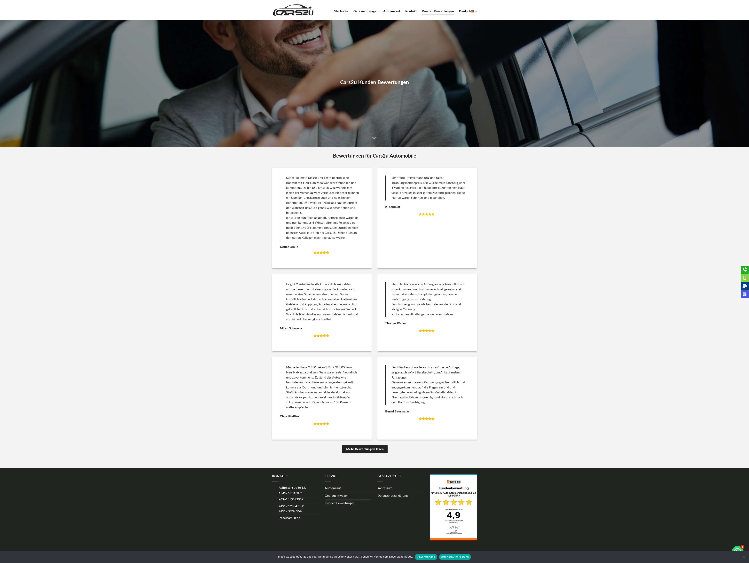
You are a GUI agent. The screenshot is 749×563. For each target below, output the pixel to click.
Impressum (384, 488)
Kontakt (411, 11)
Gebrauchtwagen (365, 11)
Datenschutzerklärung (392, 495)
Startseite (341, 11)
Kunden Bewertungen (438, 11)
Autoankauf (391, 11)
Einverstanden (426, 556)
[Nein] (744, 558)
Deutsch (465, 11)
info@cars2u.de (289, 518)
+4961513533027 (291, 499)
